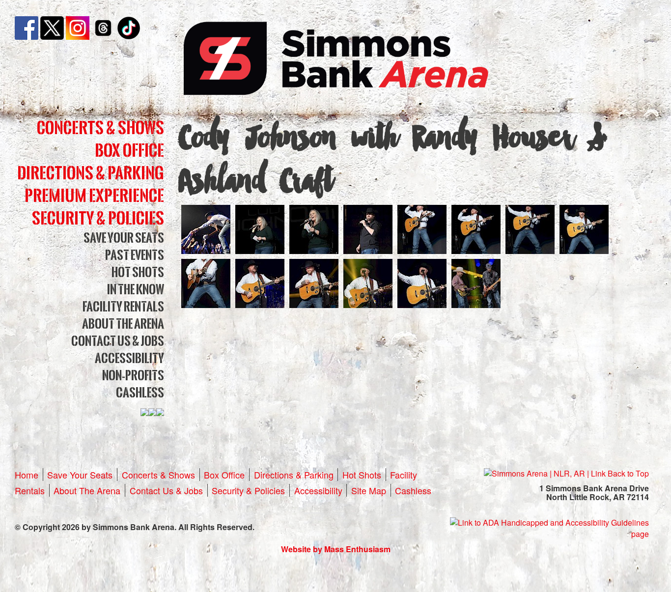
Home (26, 474)
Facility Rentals (123, 306)
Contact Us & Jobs (117, 340)
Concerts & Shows (100, 127)
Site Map (368, 490)
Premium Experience (94, 195)
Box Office (129, 150)
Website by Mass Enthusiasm (336, 549)
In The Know (135, 289)
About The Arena (123, 323)
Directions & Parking (90, 172)
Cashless (140, 392)
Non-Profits (133, 375)
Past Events (134, 254)
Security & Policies (98, 217)
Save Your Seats (124, 237)
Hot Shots (138, 272)
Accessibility (129, 357)
